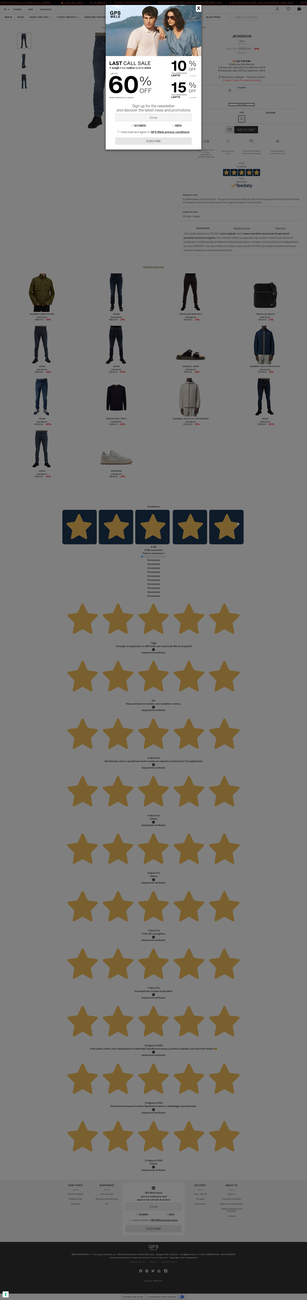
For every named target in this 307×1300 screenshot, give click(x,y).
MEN (177, 125)
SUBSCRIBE (153, 141)
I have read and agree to (155, 131)
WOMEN (140, 125)
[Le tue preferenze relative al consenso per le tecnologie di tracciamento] (6, 1294)
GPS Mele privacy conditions (170, 131)
